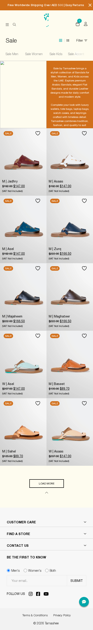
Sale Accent (77, 54)
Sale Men (13, 54)
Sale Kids (57, 54)
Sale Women (35, 54)
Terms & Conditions (35, 615)
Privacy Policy (62, 615)
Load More (46, 483)
